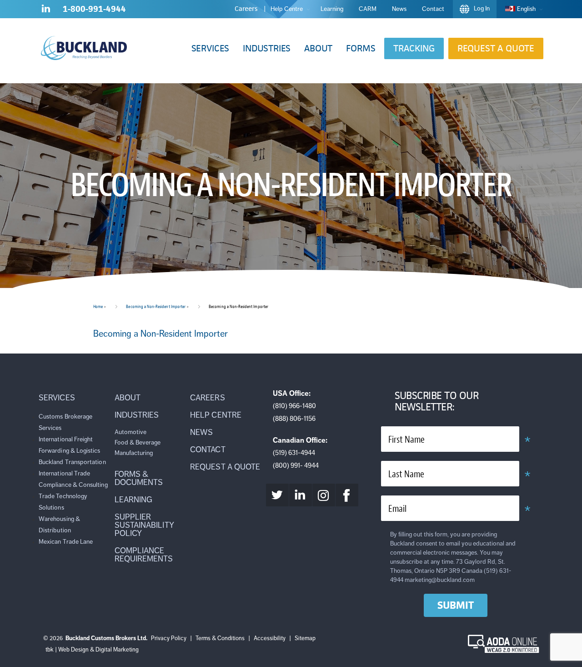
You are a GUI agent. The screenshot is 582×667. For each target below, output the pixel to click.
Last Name (406, 474)
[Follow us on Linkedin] (45, 10)
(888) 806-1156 (294, 418)
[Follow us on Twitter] (277, 495)
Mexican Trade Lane (66, 542)
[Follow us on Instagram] (323, 495)
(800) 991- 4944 (296, 465)
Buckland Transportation (72, 462)
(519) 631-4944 (294, 453)
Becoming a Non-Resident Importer (156, 306)
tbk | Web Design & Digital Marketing (92, 650)
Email (397, 509)
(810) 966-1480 (294, 406)
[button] (210, 48)
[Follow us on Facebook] (347, 495)
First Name (406, 440)
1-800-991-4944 (94, 9)
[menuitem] (521, 9)
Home (98, 306)
